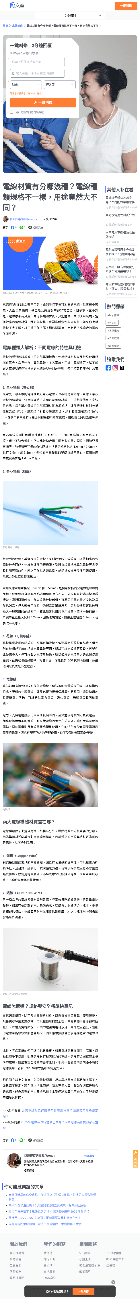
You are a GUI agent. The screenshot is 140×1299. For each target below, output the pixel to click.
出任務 (110, 1265)
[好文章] (17, 5)
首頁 (5, 25)
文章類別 (70, 15)
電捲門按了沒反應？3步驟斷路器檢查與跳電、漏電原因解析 (47, 1205)
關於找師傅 (17, 1253)
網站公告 (15, 1259)
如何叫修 (49, 1259)
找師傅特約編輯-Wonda (23, 219)
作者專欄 (89, 1155)
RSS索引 (50, 1277)
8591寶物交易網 (89, 1265)
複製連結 (38, 227)
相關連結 (29, 1170)
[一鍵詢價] (135, 1167)
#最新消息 (113, 345)
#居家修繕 (113, 315)
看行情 (48, 1265)
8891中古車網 (115, 1259)
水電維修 (17, 25)
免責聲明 (15, 1265)
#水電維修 (113, 330)
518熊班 (84, 1253)
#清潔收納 (113, 338)
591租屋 (84, 1271)
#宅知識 (112, 322)
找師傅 (48, 1253)
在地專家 (49, 1271)
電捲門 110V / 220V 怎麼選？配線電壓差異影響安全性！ (45, 1217)
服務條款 (15, 1271)
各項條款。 (40, 112)
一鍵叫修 (126, 5)
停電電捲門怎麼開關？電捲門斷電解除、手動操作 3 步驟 (45, 1224)
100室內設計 (114, 1253)
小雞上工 (85, 1259)
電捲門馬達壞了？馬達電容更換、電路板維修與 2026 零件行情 (49, 1211)
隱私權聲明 (17, 1277)
